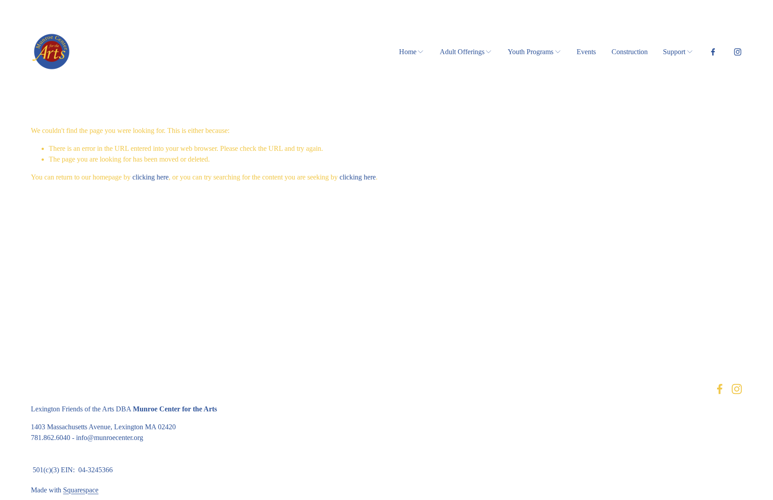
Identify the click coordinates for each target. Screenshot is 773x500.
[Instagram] (737, 51)
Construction (630, 52)
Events (586, 52)
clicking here (150, 177)
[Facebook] (713, 51)
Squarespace (80, 490)
